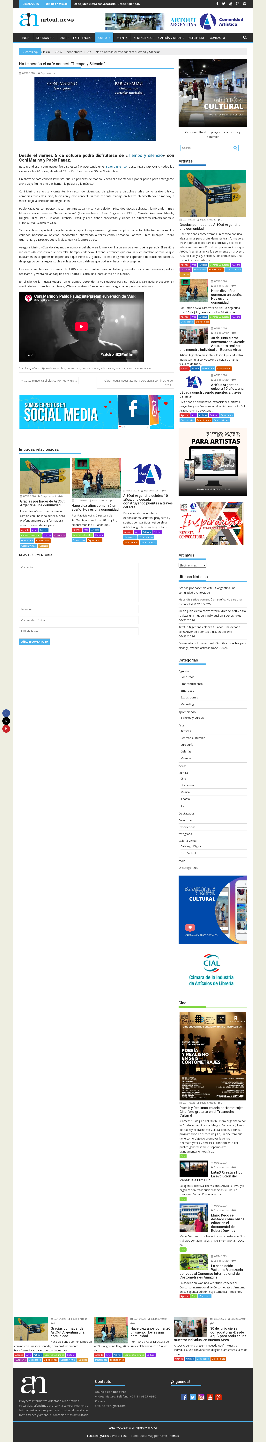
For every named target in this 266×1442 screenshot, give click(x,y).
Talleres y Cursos (192, 717)
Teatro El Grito (124, 368)
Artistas (43, 530)
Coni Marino (73, 368)
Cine (183, 778)
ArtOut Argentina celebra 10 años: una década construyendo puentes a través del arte (133, 4)
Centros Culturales (31, 535)
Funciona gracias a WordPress (107, 1436)
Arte (63, 38)
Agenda (122, 38)
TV (182, 806)
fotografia (185, 834)
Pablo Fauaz (107, 368)
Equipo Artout (48, 73)
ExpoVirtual (188, 853)
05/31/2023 (220, 1162)
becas (183, 766)
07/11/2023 (188, 1102)
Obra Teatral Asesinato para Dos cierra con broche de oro (138, 383)
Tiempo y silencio (145, 155)
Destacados (45, 38)
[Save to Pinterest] (6, 729)
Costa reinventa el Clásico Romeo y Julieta (50, 380)
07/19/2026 (29, 496)
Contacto (217, 38)
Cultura (104, 38)
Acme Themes (169, 1436)
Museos (186, 758)
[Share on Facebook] (6, 713)
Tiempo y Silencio (142, 368)
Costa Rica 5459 (90, 368)
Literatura (187, 785)
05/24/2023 (220, 1205)
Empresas (187, 690)
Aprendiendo (143, 38)
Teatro (185, 799)
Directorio (196, 38)
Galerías (43, 545)
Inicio (26, 38)
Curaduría (59, 535)
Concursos (188, 677)
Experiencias (82, 38)
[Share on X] (6, 721)
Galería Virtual (170, 38)
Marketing (187, 704)
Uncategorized (188, 868)
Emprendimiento (192, 684)
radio (182, 861)
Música (35, 368)
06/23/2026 (132, 490)
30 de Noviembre (55, 368)
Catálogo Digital (191, 846)
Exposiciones (43, 540)
